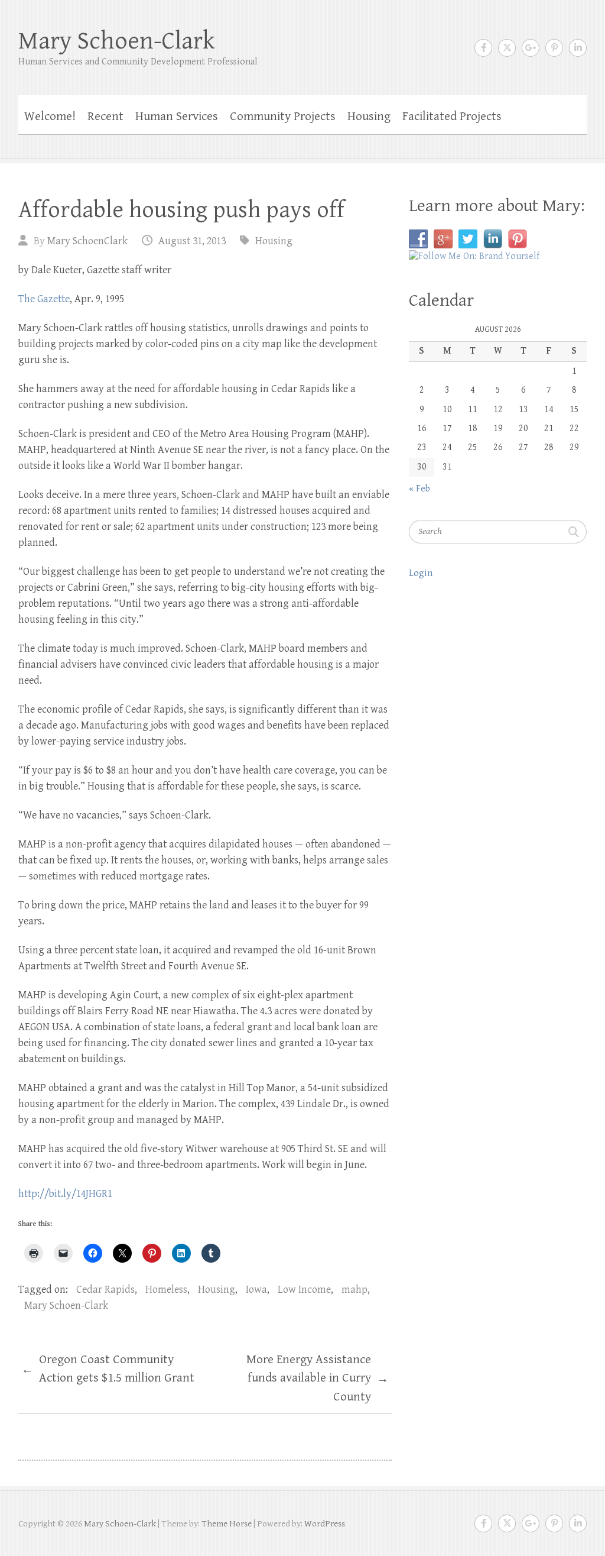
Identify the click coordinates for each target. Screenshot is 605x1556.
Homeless (166, 1289)
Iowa (256, 1289)
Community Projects (283, 116)
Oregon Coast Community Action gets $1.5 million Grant (107, 1369)
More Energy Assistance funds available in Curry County (317, 1378)
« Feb (419, 488)
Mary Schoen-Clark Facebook (483, 48)
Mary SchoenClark (87, 241)
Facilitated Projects (452, 116)
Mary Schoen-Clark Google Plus (530, 48)
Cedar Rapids (105, 1289)
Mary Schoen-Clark (116, 41)
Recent (105, 116)
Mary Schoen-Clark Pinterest (554, 48)
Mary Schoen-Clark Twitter (507, 48)
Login (420, 573)
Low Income (304, 1289)
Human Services (176, 116)
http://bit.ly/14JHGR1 (65, 1194)
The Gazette (44, 299)
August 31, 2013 (192, 241)
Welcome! (50, 116)
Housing (369, 116)
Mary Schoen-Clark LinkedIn (578, 48)
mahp (354, 1289)
